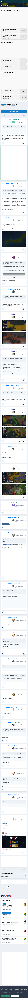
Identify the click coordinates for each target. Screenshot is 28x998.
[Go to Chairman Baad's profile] (13, 535)
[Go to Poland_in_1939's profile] (13, 620)
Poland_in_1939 (18, 675)
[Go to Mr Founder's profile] (13, 694)
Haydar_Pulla (5, 931)
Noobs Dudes (5, 939)
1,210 (21, 183)
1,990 (19, 532)
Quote (6, 143)
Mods (14, 105)
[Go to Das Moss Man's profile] (25, 921)
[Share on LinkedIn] (8, 896)
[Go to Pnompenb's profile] (13, 316)
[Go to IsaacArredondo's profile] (13, 122)
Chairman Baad (18, 590)
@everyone (4, 823)
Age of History (6, 5)
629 (19, 617)
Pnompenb (4, 105)
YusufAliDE (5, 906)
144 (17, 314)
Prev (4, 115)
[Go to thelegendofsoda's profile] (13, 449)
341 (20, 255)
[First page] (2, 115)
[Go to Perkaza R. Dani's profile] (13, 635)
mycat (4, 914)
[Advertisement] (14, 161)
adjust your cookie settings (12, 990)
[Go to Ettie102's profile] (13, 505)
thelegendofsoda (19, 539)
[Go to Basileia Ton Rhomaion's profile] (13, 257)
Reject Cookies (14, 995)
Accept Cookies (6, 995)
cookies (9, 989)
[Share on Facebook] (4, 896)
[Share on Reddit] (6, 896)
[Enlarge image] (14, 239)
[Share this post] (25, 122)
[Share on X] (2, 896)
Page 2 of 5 (14, 115)
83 (19, 446)
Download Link (6, 646)
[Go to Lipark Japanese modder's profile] (13, 186)
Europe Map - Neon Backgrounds (8, 938)
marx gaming (18, 753)
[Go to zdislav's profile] (25, 931)
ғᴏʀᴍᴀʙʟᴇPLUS (15, 913)
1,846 (19, 289)
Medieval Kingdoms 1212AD (7, 930)
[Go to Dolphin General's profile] (13, 291)
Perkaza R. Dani (18, 801)
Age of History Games (18, 992)
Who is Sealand (18, 666)
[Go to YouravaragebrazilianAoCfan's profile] (25, 914)
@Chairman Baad (5, 524)
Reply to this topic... (7, 881)
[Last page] (26, 115)
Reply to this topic (14, 111)
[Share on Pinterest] (10, 896)
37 (18, 771)
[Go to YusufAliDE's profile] (25, 904)
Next (24, 115)
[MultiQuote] (3, 143)
